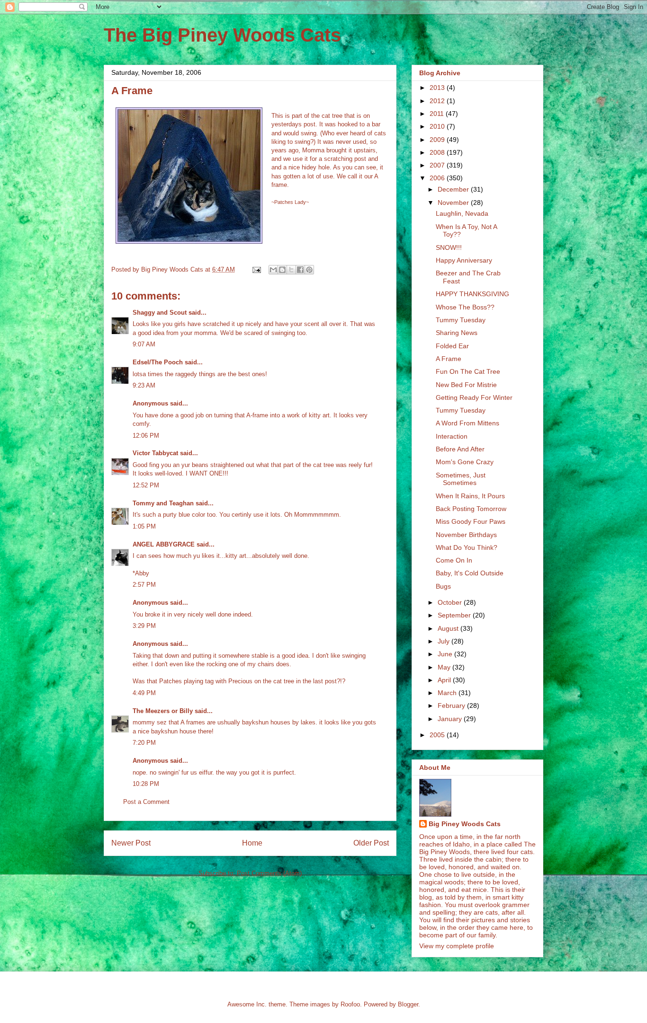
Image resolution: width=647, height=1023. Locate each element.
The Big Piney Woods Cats (222, 35)
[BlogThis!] (282, 269)
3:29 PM (144, 625)
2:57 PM (144, 584)
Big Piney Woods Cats (465, 824)
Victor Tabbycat (155, 453)
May (445, 667)
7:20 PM (144, 742)
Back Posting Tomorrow (471, 508)
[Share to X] (291, 269)
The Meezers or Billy (163, 710)
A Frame (448, 358)
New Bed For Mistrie (466, 384)
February (452, 705)
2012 (438, 101)
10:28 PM (146, 783)
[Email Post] (256, 269)
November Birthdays (466, 534)
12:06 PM (146, 435)
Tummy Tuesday (460, 320)
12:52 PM (146, 485)
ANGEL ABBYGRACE (164, 544)
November (454, 202)
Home (252, 843)
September (455, 615)
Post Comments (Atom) (269, 873)
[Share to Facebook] (300, 269)
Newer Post (131, 843)
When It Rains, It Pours (470, 496)
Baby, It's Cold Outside (469, 573)
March (448, 693)
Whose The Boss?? (465, 307)
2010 (438, 126)
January (451, 719)
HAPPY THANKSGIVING (472, 294)
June (446, 654)
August (449, 628)
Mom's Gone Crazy (465, 462)
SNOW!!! (449, 247)
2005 (438, 735)
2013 (438, 87)
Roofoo (350, 1004)
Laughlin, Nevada (462, 213)
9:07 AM (144, 344)
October (451, 602)
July (444, 641)
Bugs (443, 586)
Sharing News (456, 332)
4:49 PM (144, 693)
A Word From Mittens (467, 423)
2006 (438, 178)
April (445, 680)
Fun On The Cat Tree (468, 371)
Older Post (371, 843)
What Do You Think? (466, 547)
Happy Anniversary (464, 260)
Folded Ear (452, 346)
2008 (438, 152)
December (454, 189)
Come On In (454, 560)
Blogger (408, 1004)
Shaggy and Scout (160, 312)
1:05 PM (144, 526)
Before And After (460, 449)
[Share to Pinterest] (309, 269)
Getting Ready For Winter (474, 397)
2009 (438, 139)
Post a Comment (146, 801)
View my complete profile (456, 946)
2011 (438, 113)
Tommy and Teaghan (163, 503)
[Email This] (273, 269)
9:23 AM (144, 385)
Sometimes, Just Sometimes (460, 479)
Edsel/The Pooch (158, 362)
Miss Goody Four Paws (470, 521)
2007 (438, 165)
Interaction (451, 436)
